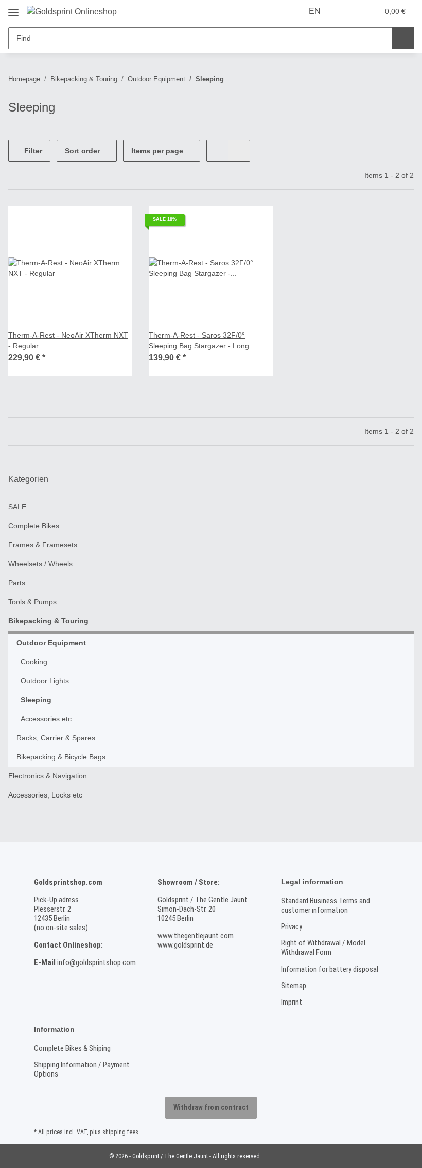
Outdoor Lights (45, 681)
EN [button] (315, 11)
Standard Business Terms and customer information (325, 905)
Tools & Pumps (32, 602)
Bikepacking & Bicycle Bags (61, 757)
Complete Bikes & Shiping (72, 1048)
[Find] (403, 38)
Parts (16, 583)
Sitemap (293, 985)
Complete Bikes (33, 526)
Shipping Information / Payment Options (82, 1069)
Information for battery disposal (329, 969)
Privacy (291, 926)
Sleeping (36, 700)
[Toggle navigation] (13, 8)
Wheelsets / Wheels (40, 564)
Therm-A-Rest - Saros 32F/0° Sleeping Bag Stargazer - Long (199, 340)
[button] (349, 11)
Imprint (291, 1002)
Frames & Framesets (42, 545)
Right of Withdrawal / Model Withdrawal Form (323, 947)
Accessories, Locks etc (45, 795)
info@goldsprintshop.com (96, 962)
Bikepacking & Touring (48, 621)
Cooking (34, 662)
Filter (32, 150)
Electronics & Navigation (47, 776)
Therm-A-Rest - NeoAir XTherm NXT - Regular (68, 340)
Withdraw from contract (211, 1107)
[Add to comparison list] (114, 223)
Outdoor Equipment (51, 643)
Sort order (82, 150)
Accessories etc (46, 719)
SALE (17, 507)
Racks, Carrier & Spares (55, 738)
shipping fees (120, 1132)
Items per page (157, 150)
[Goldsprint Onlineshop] (72, 12)
